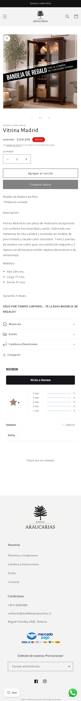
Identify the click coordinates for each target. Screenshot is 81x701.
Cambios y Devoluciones (23, 564)
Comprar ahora (40, 184)
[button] (5, 16)
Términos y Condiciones (23, 555)
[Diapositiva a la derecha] (49, 118)
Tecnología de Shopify (52, 699)
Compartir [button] (13, 354)
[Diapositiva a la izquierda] (32, 118)
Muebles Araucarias (34, 699)
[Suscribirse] (68, 666)
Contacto (14, 582)
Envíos (12, 573)
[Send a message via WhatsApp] (73, 693)
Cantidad (8, 151)
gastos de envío (14, 145)
